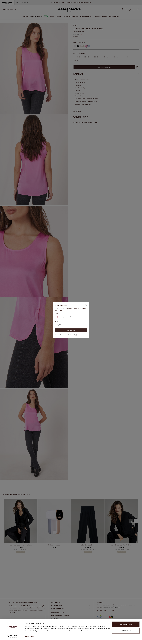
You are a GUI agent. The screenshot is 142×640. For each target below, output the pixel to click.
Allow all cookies (126, 624)
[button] (71, 317)
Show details (29, 636)
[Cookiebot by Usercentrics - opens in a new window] (12, 636)
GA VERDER (71, 330)
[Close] (85, 305)
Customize (124, 630)
